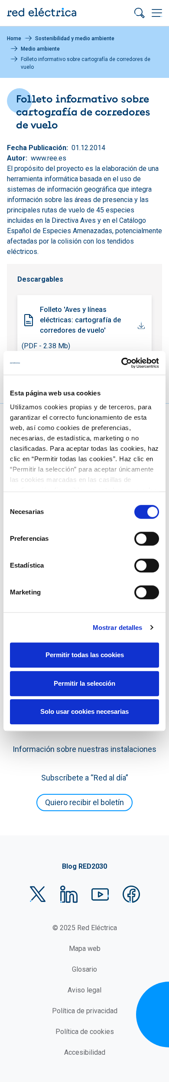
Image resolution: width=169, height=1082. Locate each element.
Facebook (131, 894)
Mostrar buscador (139, 13)
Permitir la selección (84, 683)
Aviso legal (84, 990)
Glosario (84, 969)
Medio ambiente (40, 49)
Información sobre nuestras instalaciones (84, 749)
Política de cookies (84, 1031)
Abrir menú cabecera (157, 13)
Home (14, 38)
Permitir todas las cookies (85, 654)
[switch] (146, 539)
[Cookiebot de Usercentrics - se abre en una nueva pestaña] (121, 363)
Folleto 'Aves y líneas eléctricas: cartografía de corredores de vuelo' (80, 319)
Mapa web (85, 948)
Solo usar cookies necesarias (84, 711)
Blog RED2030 (84, 866)
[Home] (41, 13)
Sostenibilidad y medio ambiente (74, 38)
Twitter (37, 894)
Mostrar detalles (118, 627)
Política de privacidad (84, 1011)
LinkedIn (69, 894)
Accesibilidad (84, 1052)
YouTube (100, 894)
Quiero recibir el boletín (84, 802)
